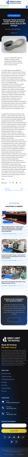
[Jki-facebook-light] (4, 437)
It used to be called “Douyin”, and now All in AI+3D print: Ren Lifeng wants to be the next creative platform (13, 256)
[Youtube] (14, 437)
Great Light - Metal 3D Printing (9, 233)
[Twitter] (9, 437)
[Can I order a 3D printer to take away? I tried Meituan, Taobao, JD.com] (14, 273)
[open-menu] (27, 7)
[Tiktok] (23, 437)
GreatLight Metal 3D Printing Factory (18, 450)
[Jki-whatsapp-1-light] (18, 437)
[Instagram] (16, 441)
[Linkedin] (11, 441)
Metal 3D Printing (4, 5)
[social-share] (10, 182)
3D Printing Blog (14, 203)
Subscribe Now (14, 430)
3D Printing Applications (14, 15)
